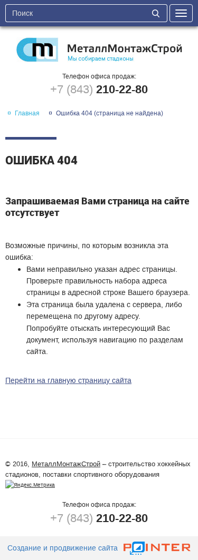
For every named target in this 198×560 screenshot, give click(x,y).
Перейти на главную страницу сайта (68, 381)
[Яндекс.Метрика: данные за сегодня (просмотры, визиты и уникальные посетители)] (30, 485)
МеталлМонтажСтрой (66, 463)
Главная (27, 113)
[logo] (99, 49)
